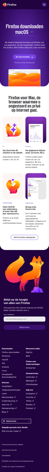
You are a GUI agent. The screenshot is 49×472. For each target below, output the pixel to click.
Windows (6, 356)
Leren (4, 393)
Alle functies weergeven (24, 237)
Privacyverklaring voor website (12, 444)
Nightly (29, 352)
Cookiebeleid (6, 455)
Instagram (30, 393)
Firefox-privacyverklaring (24, 62)
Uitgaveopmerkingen (11, 390)
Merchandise (7, 397)
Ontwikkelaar (32, 384)
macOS (21, 32)
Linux (4, 371)
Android (5, 367)
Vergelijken (7, 386)
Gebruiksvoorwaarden (9, 450)
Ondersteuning (8, 401)
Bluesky (29, 405)
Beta (28, 356)
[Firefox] (9, 4)
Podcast (29, 408)
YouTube (29, 397)
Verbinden (30, 377)
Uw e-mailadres (9, 314)
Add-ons (5, 405)
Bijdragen (30, 381)
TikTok (28, 401)
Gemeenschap (8, 408)
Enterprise (30, 368)
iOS (3, 363)
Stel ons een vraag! (10, 431)
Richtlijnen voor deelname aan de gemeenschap (17, 461)
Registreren (24, 327)
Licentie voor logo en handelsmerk (13, 466)
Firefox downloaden (11, 352)
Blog (4, 412)
